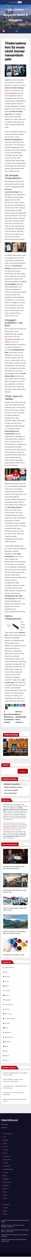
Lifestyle (7, 1023)
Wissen (14, 824)
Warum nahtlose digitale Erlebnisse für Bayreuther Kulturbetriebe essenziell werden (15, 751)
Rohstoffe (7, 1041)
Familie (7, 986)
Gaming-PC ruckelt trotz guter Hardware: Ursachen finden (15, 1221)
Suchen (6, 765)
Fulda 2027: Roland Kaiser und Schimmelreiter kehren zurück (14, 1240)
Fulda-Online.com (9, 1120)
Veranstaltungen (17, 831)
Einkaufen (7, 976)
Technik (21, 824)
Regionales (8, 1032)
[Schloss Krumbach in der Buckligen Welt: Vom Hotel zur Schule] (15, 922)
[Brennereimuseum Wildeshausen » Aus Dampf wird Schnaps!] (15, 857)
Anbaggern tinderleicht (12, 339)
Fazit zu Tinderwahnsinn (10, 793)
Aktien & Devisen (9, 967)
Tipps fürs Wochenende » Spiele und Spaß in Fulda (14, 909)
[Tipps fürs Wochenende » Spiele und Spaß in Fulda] (15, 902)
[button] (25, 747)
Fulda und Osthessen (8, 829)
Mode (6, 1027)
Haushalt (7, 1009)
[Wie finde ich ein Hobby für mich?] (15, 945)
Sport (6, 1051)
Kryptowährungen (9, 1018)
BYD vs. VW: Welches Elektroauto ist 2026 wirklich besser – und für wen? (15, 1230)
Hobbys (7, 606)
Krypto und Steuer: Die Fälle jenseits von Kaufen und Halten (14, 1235)
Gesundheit (16, 823)
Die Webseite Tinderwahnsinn (12, 784)
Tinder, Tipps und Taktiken (11, 790)
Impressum (4, 1127)
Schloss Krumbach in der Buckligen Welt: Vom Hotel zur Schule (14, 932)
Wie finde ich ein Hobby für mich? (14, 954)
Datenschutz (4, 1124)
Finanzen (7, 823)
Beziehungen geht (14, 93)
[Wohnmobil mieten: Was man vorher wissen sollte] (15, 881)
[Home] (3, 31)
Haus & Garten (9, 1004)
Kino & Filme (8, 1014)
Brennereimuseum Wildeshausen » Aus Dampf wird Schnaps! (9, 718)
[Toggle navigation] (17, 31)
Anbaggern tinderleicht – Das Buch (13, 787)
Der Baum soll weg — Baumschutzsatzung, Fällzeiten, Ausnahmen (13, 1226)
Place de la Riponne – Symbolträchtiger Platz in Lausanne (20, 717)
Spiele (6, 1046)
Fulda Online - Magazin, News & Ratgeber (15, 15)
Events (7, 981)
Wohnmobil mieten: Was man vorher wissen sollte (14, 891)
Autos (6, 972)
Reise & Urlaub (9, 1037)
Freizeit (7, 995)
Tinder (14, 302)
